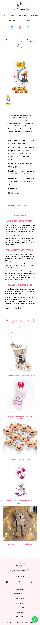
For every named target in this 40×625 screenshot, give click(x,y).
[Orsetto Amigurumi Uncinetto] (20, 523)
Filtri (8, 335)
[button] (35, 619)
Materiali (12, 20)
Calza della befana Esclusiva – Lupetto (20, 375)
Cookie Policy (19, 603)
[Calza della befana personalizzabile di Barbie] (20, 396)
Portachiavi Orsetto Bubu (20, 460)
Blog (20, 20)
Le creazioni (34, 15)
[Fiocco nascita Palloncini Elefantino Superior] (20, 480)
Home (3, 15)
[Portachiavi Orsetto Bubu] (20, 439)
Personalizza (23, 15)
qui (18, 267)
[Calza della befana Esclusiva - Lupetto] (20, 355)
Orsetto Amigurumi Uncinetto (20, 544)
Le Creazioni (20, 607)
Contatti (28, 20)
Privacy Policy (20, 598)
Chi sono (11, 15)
